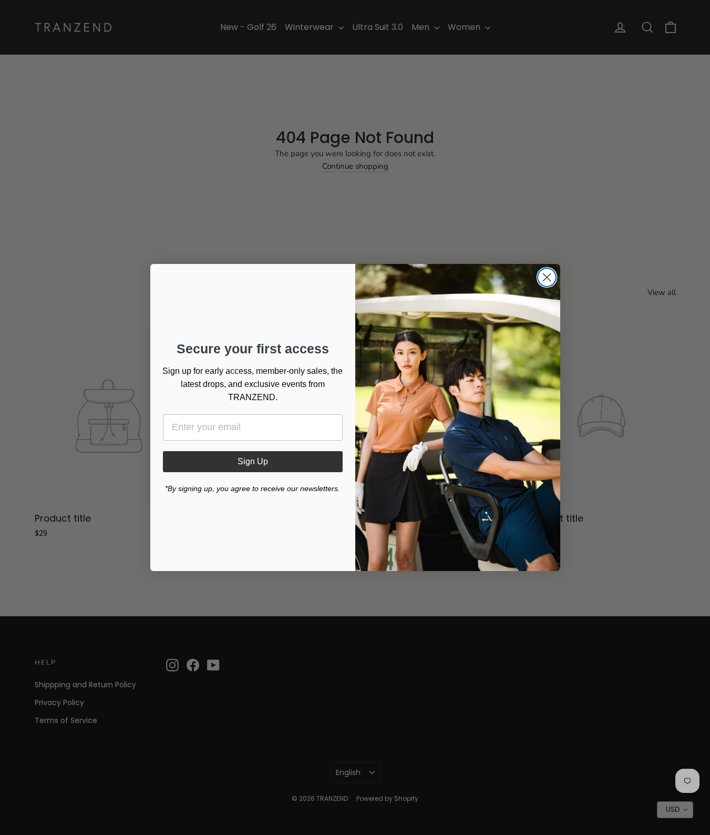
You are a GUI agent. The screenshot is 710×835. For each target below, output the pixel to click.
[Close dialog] (547, 277)
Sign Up (253, 461)
